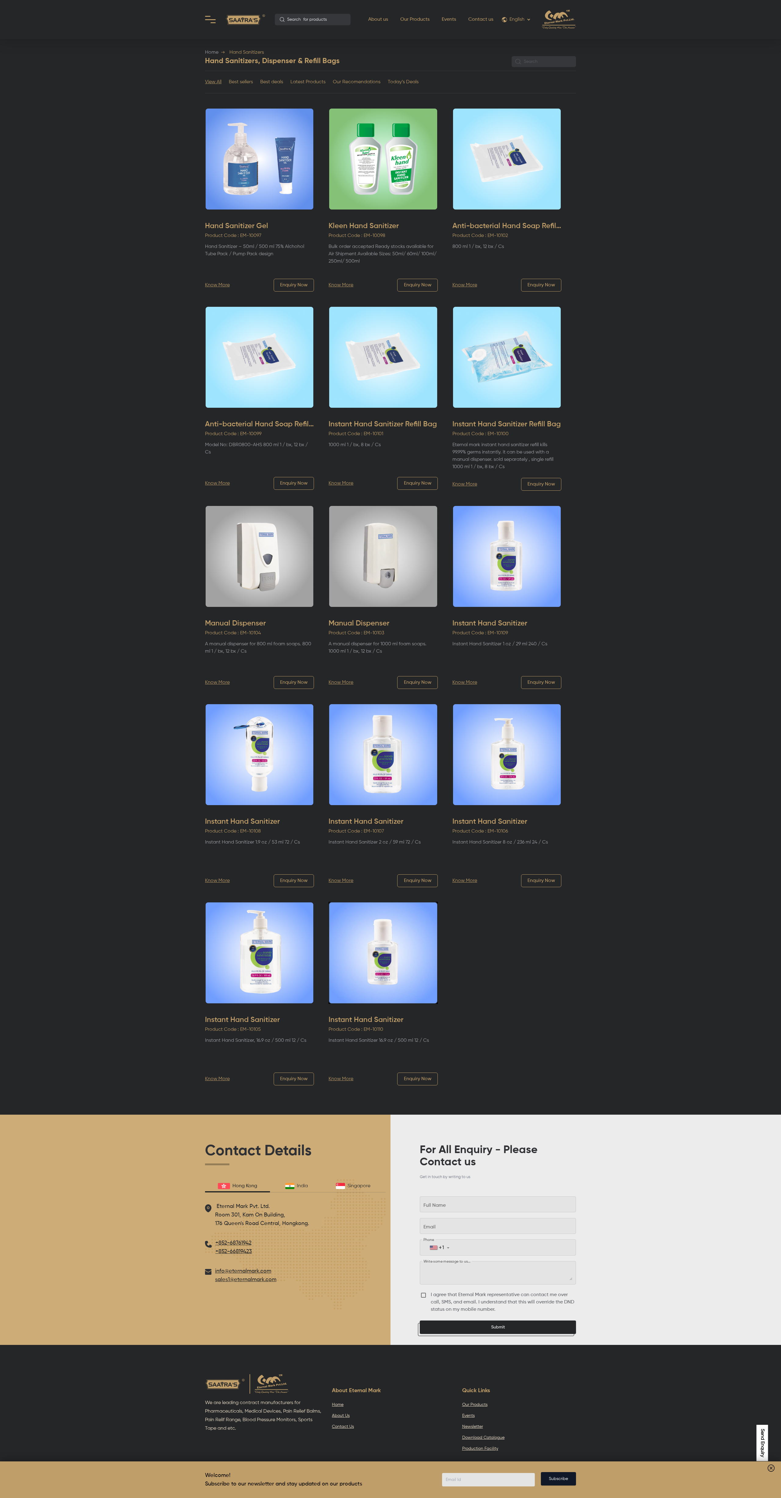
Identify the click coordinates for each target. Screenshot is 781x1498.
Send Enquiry (762, 1443)
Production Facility (480, 1448)
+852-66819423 (233, 1251)
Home (211, 52)
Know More (217, 285)
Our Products (415, 19)
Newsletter (472, 1427)
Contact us (480, 19)
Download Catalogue (483, 1437)
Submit (498, 1327)
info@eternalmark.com (243, 1271)
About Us (341, 1416)
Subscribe (558, 1479)
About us (378, 19)
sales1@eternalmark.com (245, 1279)
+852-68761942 (233, 1243)
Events (449, 19)
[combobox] (313, 19)
